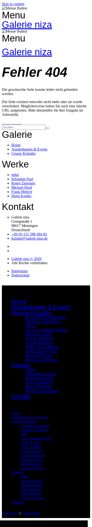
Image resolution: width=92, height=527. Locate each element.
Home (18, 301)
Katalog (17, 472)
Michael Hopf (31, 464)
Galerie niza (27, 24)
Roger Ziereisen (41, 359)
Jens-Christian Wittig (36, 438)
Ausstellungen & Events (41, 307)
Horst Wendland (33, 455)
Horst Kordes (31, 443)
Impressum (10, 513)
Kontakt (20, 396)
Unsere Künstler (23, 421)
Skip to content (13, 4)
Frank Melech (31, 451)
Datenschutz (30, 513)
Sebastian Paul (31, 460)
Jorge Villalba (31, 447)
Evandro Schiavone (35, 426)
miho (24, 434)
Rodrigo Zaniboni (42, 321)
